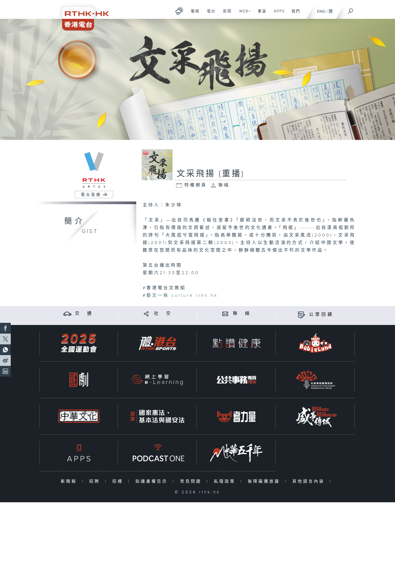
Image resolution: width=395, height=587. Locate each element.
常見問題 (192, 481)
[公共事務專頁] (236, 379)
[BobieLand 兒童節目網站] (315, 343)
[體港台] (157, 343)
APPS (277, 14)
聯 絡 (242, 313)
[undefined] (179, 11)
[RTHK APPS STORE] (78, 452)
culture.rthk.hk (182, 295)
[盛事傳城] (315, 416)
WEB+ (243, 14)
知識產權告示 (152, 481)
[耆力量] (236, 416)
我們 (294, 14)
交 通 (84, 313)
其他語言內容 (309, 481)
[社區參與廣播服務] (315, 379)
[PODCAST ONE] (157, 452)
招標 (118, 481)
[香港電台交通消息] (67, 313)
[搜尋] (351, 9)
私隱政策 (226, 481)
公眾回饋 (321, 314)
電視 (193, 14)
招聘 (95, 481)
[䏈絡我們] (225, 313)
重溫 (260, 14)
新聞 (225, 14)
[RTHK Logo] (82, 15)
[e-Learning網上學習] (157, 379)
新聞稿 (70, 481)
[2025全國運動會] (78, 343)
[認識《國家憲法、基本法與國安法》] (157, 416)
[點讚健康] (236, 343)
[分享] (146, 313)
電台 (209, 14)
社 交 (163, 313)
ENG (321, 11)
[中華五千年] (236, 452)
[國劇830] (78, 379)
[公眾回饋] (301, 314)
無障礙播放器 (265, 481)
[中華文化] (78, 416)
